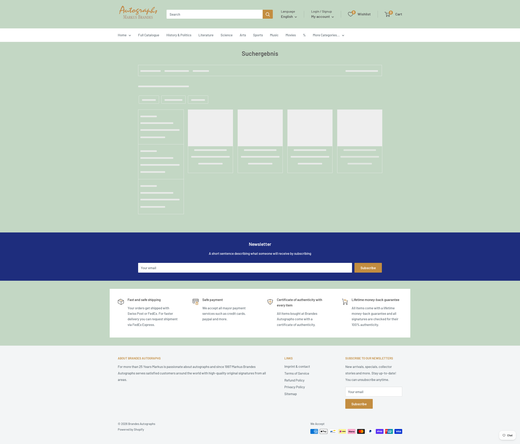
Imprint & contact (297, 366)
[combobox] (215, 14)
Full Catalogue (148, 35)
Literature (205, 35)
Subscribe (368, 268)
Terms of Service (296, 373)
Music (274, 35)
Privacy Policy (294, 387)
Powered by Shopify (131, 429)
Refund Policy (294, 380)
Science (227, 35)
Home (122, 35)
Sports (258, 35)
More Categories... (326, 35)
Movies (291, 35)
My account (321, 16)
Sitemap (290, 394)
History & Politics (178, 35)
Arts (243, 35)
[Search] (268, 14)
